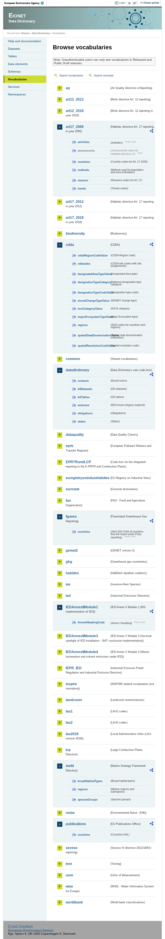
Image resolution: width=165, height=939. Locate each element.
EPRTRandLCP (78, 462)
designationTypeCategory (94, 282)
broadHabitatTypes (90, 781)
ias (68, 584)
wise (69, 886)
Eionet (25, 33)
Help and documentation (24, 41)
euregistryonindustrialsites (88, 478)
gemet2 (72, 550)
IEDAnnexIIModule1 (82, 607)
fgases (71, 516)
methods (83, 170)
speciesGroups (88, 799)
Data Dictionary (40, 33)
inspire (71, 684)
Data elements (18, 64)
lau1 (69, 711)
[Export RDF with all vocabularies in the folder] (151, 131)
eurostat (72, 489)
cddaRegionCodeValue (93, 255)
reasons (83, 180)
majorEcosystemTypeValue (94, 316)
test (69, 864)
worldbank (74, 902)
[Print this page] (130, 3)
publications (76, 824)
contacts (83, 380)
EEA (26, 3)
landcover (74, 700)
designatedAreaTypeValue (94, 274)
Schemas (14, 71)
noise (70, 813)
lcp (68, 750)
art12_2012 (75, 99)
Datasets (14, 48)
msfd (70, 766)
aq (68, 88)
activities (83, 142)
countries (84, 161)
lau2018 (72, 734)
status (82, 421)
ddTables (84, 397)
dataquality (75, 434)
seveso (72, 848)
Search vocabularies (71, 75)
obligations (85, 413)
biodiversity (75, 233)
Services (14, 86)
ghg (69, 561)
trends (82, 188)
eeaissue (83, 405)
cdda (70, 245)
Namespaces (17, 94)
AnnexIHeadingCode (91, 622)
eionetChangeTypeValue (93, 300)
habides (72, 573)
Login (122, 3)
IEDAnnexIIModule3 (82, 636)
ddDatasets (85, 389)
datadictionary (77, 370)
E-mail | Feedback (20, 926)
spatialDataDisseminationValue (94, 335)
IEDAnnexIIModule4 (82, 652)
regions (83, 325)
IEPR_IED (74, 668)
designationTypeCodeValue (94, 292)
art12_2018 (75, 111)
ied (68, 596)
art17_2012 (75, 201)
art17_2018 (75, 217)
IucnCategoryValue (90, 308)
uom (69, 875)
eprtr (69, 446)
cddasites (84, 263)
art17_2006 (75, 127)
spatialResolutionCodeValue (94, 345)
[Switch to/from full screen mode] (135, 3)
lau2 (69, 722)
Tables (12, 56)
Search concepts (103, 75)
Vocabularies (17, 79)
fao (68, 500)
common (73, 359)
